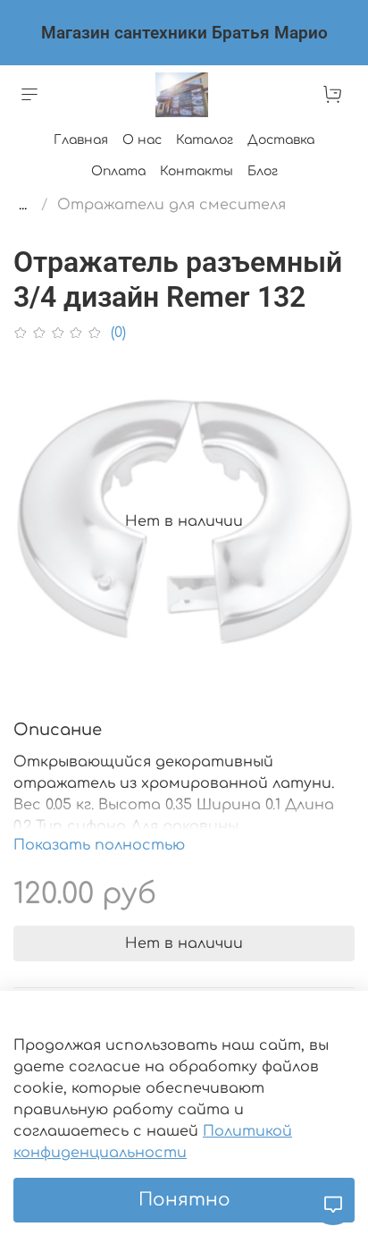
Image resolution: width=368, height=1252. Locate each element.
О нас (142, 140)
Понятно (184, 1199)
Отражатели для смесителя (171, 205)
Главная (81, 140)
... (23, 205)
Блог (262, 171)
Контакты (196, 171)
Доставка (280, 140)
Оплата (118, 171)
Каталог (204, 140)
